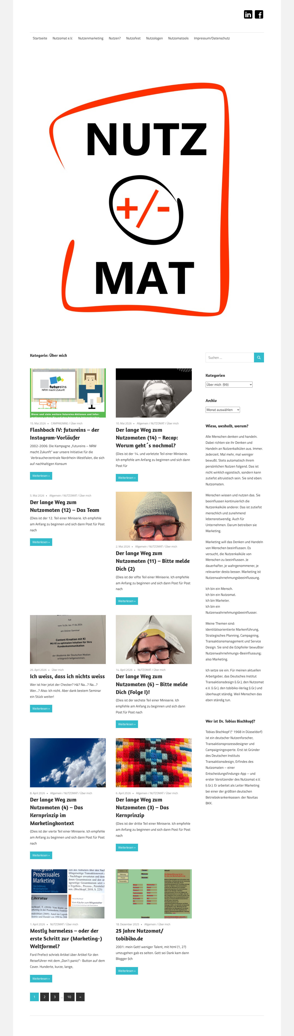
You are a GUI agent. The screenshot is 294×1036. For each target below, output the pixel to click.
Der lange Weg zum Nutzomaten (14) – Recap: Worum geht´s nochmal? (147, 437)
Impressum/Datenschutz (212, 38)
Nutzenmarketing (90, 38)
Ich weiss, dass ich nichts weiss (67, 676)
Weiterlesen (40, 475)
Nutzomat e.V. (63, 38)
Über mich (77, 423)
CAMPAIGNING (59, 423)
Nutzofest (133, 38)
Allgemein (142, 423)
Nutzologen (154, 38)
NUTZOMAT (157, 423)
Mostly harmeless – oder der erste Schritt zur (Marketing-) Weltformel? (66, 938)
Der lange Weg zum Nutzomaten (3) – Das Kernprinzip (142, 807)
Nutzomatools (178, 38)
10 (69, 996)
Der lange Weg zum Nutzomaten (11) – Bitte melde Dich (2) (153, 560)
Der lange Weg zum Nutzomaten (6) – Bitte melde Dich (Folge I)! (152, 684)
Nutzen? (115, 38)
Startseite (40, 38)
